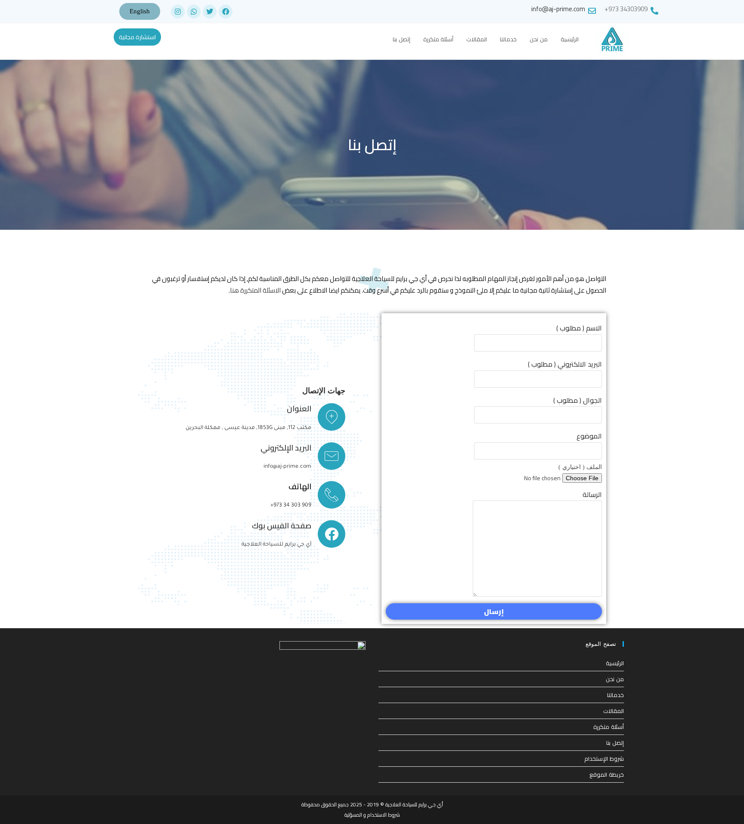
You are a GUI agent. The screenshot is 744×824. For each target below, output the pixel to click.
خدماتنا (615, 695)
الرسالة (592, 494)
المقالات (613, 711)
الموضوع (589, 435)
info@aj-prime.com (558, 9)
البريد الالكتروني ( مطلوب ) (565, 364)
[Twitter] (210, 12)
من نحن (615, 679)
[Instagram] (178, 12)
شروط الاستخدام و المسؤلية (372, 815)
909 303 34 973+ (290, 506)
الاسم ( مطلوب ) (579, 327)
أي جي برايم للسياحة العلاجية (276, 545)
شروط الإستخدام (604, 758)
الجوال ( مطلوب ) (577, 400)
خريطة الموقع (606, 774)
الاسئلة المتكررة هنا (255, 290)
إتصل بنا (615, 743)
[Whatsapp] (194, 12)
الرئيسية (615, 663)
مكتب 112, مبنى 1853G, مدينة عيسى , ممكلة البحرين (248, 428)
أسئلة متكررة (608, 727)
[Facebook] (225, 12)
